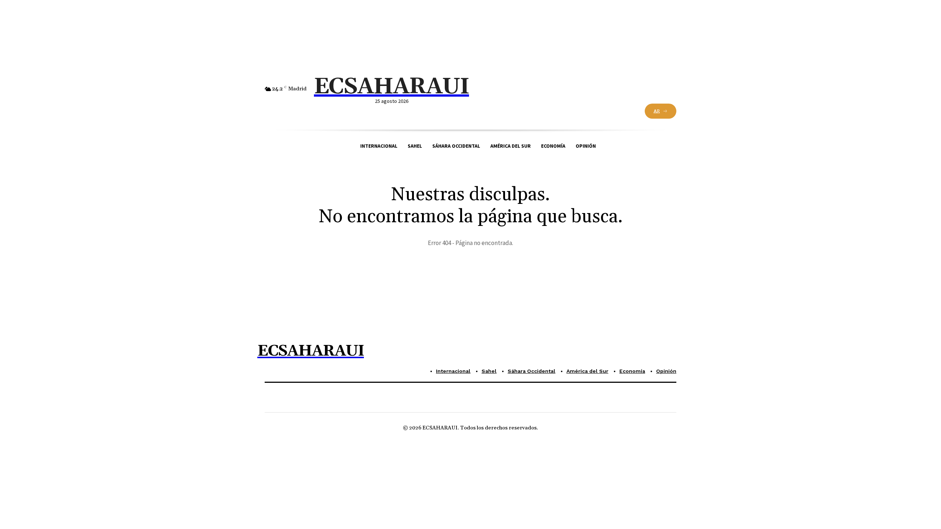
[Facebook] (481, 90)
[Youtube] (522, 90)
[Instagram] (509, 90)
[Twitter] (495, 90)
